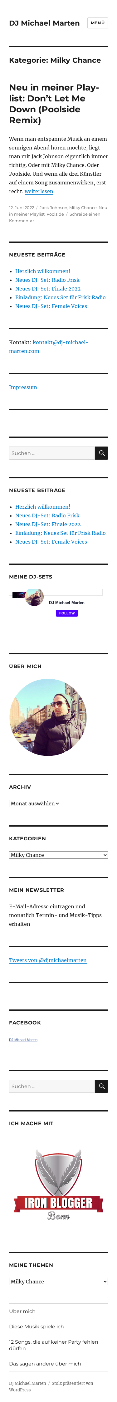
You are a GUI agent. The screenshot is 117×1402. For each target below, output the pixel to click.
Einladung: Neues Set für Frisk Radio (60, 297)
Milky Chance (83, 207)
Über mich (22, 1311)
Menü (98, 22)
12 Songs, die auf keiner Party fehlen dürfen (53, 1345)
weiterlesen (39, 191)
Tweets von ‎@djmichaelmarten (48, 960)
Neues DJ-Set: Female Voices (51, 306)
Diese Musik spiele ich (36, 1327)
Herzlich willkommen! (43, 271)
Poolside (55, 214)
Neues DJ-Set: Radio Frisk (47, 280)
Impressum (23, 387)
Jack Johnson (53, 207)
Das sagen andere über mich (45, 1364)
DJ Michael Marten (44, 23)
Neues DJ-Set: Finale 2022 (48, 289)
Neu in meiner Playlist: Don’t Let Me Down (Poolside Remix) (54, 103)
